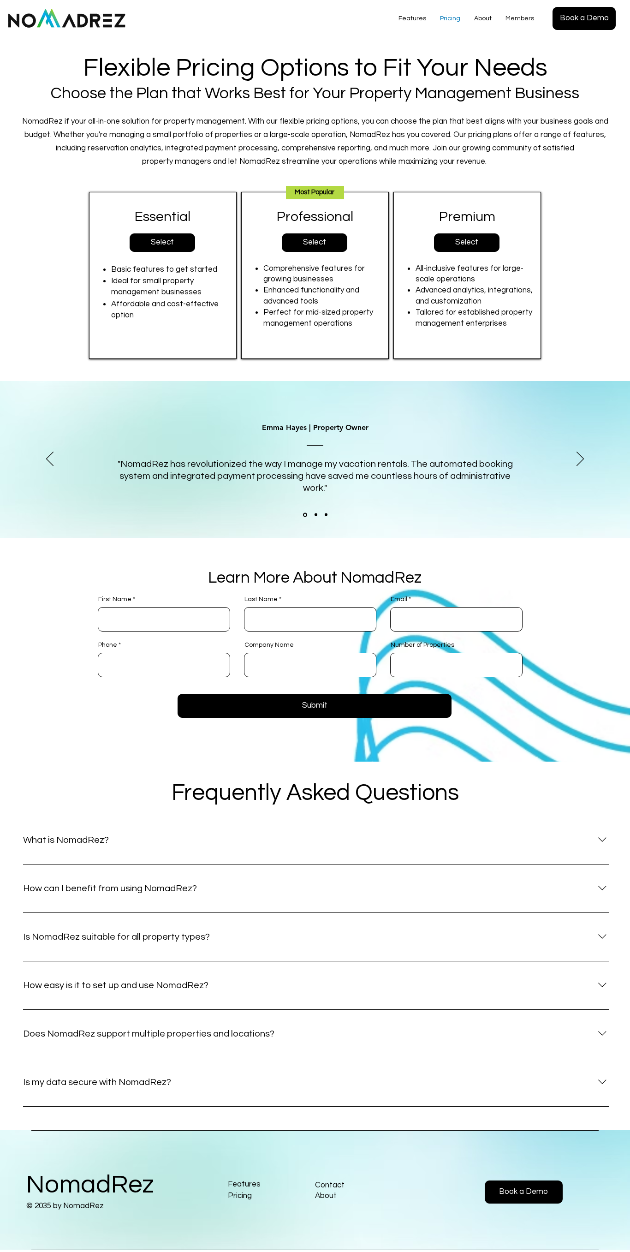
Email (399, 599)
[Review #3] (326, 514)
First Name (114, 599)
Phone (107, 645)
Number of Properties (422, 645)
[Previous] (49, 459)
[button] (584, 18)
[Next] (580, 459)
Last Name (261, 599)
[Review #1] (304, 514)
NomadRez (90, 1185)
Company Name (269, 645)
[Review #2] (315, 515)
